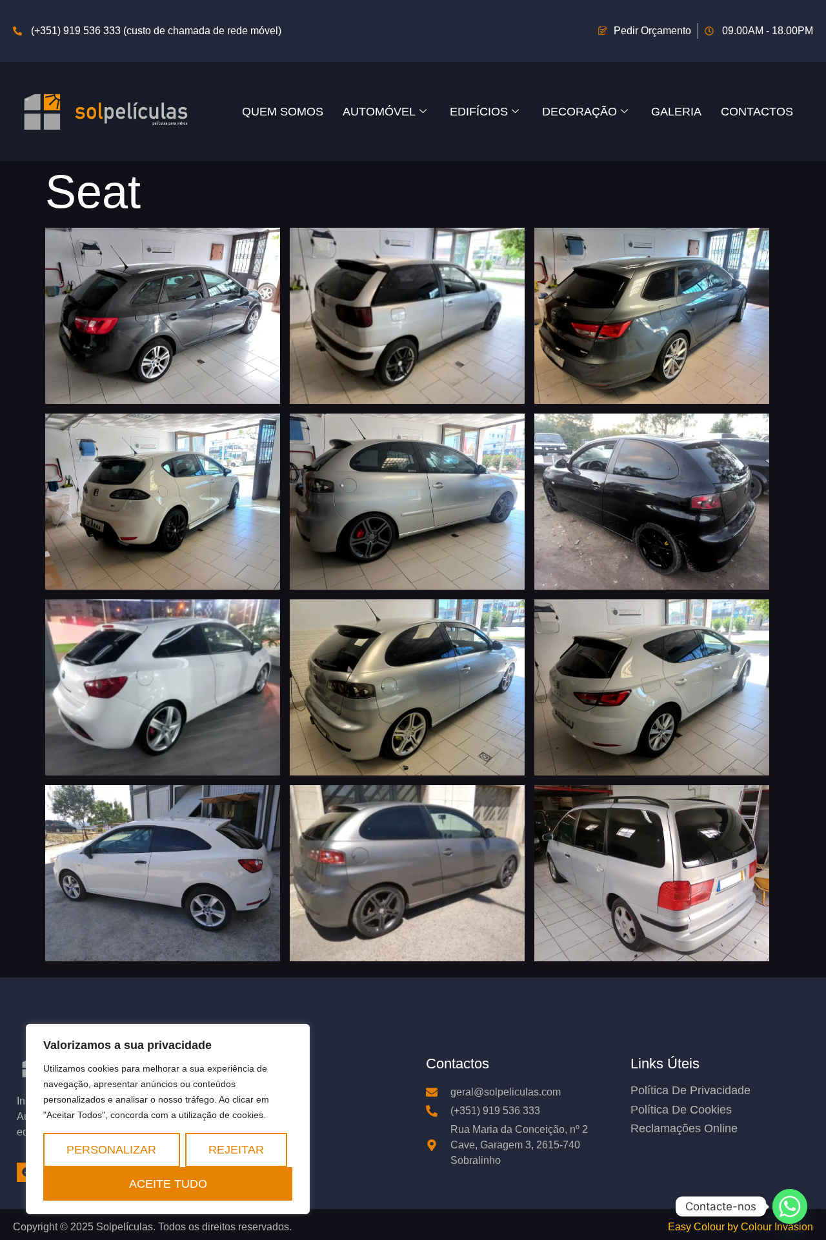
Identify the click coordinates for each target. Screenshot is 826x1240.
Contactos (757, 111)
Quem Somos (282, 111)
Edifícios (479, 111)
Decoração (579, 111)
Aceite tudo (168, 1183)
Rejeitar (236, 1149)
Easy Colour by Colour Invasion (740, 1226)
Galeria (676, 111)
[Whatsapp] (789, 1206)
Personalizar (111, 1149)
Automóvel (379, 111)
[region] (168, 1119)
